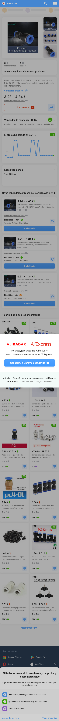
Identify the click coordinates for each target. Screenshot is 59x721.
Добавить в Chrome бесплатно (27, 362)
